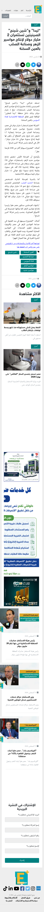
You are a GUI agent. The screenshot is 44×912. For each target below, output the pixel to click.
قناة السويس (29, 261)
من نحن (37, 898)
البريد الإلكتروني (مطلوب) (28, 814)
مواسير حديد (28, 270)
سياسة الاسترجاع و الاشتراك (27, 901)
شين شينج (12, 252)
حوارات (16, 11)
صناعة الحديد (28, 257)
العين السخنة (29, 252)
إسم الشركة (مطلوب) (30, 825)
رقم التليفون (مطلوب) (30, 835)
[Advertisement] (22, 446)
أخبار (22, 11)
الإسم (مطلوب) (32, 846)
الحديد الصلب (27, 183)
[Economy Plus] (38, 9)
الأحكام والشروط (11, 898)
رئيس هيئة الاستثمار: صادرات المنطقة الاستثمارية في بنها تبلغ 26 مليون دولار (22, 643)
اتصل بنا (9, 901)
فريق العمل (25, 898)
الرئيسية (28, 11)
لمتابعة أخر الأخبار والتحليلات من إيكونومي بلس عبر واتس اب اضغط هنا (22, 245)
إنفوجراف (8, 11)
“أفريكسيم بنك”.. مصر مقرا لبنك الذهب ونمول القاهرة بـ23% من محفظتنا (22, 754)
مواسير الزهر (29, 266)
